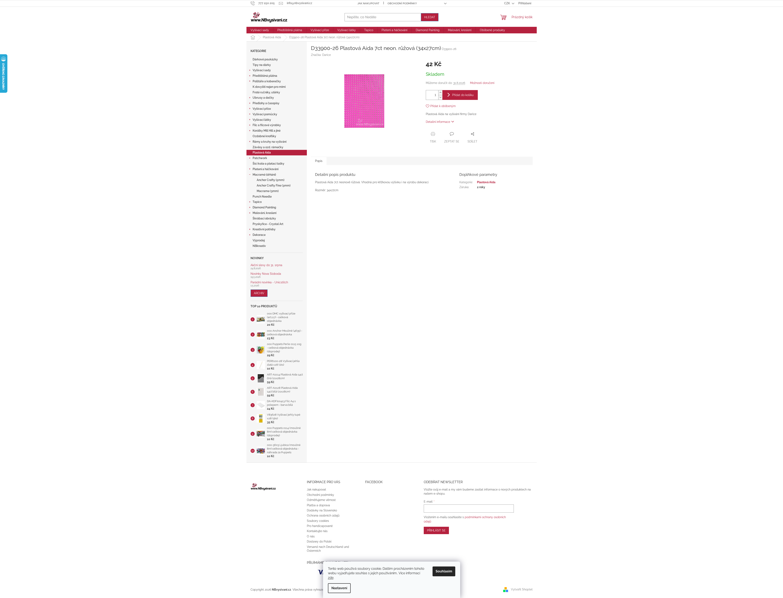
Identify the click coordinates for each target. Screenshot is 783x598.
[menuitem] (259, 30)
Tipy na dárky (262, 65)
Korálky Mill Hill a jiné (266, 130)
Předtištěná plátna (265, 75)
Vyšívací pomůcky (265, 114)
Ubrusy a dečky (263, 97)
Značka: (321, 55)
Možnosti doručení (482, 83)
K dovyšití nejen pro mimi (269, 86)
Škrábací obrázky (264, 218)
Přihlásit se (436, 530)
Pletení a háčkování (265, 169)
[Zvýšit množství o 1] (440, 92)
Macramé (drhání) (264, 174)
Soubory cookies (318, 520)
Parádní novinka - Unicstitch (269, 282)
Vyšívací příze (262, 108)
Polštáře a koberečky (267, 81)
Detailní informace (438, 121)
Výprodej (259, 240)
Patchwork (260, 158)
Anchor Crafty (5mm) (270, 180)
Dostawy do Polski (319, 541)
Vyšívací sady (262, 70)
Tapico (257, 201)
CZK (507, 3)
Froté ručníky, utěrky (266, 92)
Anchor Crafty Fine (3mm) (273, 185)
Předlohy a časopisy (266, 103)
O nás (311, 536)
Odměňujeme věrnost (321, 500)
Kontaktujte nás (317, 531)
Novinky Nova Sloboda (266, 273)
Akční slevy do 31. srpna (266, 265)
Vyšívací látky (262, 119)
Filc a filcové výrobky (267, 125)
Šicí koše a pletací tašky (268, 163)
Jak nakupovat (368, 3)
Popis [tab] (318, 161)
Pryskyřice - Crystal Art (268, 224)
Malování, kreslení (264, 213)
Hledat (429, 17)
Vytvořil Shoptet (522, 589)
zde (330, 578)
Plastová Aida (262, 152)
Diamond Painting (264, 207)
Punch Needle (262, 196)
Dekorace (259, 234)
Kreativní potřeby (264, 229)
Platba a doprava (318, 505)
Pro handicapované (320, 526)
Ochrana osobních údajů (323, 515)
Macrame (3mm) (268, 191)
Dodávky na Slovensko (322, 510)
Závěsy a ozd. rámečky (268, 147)
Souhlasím (444, 571)
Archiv (259, 293)
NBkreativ (259, 246)
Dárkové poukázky (265, 59)
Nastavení (339, 588)
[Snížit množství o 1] (440, 97)
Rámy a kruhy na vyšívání (269, 141)
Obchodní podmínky (402, 3)
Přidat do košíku (462, 95)
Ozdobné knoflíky (264, 136)
